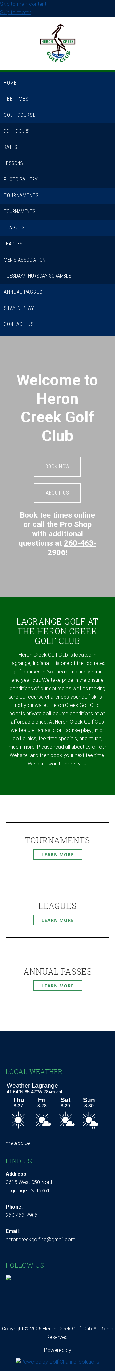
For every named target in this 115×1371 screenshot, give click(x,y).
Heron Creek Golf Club (58, 46)
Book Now (57, 466)
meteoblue (18, 1143)
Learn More (58, 854)
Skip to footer (15, 12)
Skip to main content (23, 4)
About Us (57, 493)
